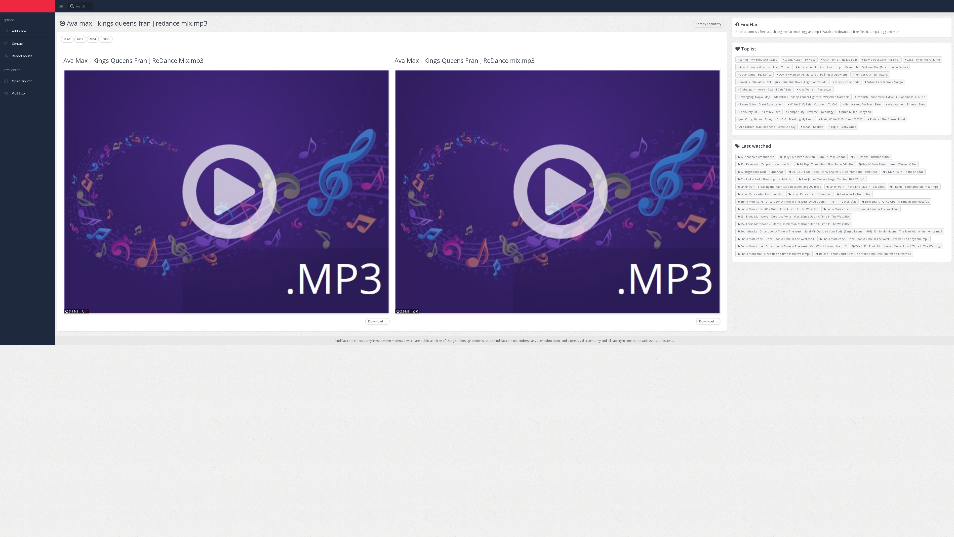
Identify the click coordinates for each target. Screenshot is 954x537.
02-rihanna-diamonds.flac (757, 157)
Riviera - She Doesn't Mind (887, 119)
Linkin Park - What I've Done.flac (761, 194)
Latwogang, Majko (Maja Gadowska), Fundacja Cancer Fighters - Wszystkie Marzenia (794, 97)
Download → (377, 321)
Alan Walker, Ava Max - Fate (862, 104)
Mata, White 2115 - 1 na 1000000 (841, 119)
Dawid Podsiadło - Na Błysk (881, 59)
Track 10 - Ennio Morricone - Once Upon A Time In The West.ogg (898, 246)
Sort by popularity (708, 24)
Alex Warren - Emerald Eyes (906, 104)
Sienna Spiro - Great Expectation (761, 104)
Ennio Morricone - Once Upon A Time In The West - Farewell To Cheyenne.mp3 (875, 239)
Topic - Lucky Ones (843, 127)
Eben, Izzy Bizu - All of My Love (759, 112)
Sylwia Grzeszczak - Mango (884, 82)
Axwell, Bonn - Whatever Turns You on (765, 67)
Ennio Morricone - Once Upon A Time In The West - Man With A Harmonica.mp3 (793, 246)
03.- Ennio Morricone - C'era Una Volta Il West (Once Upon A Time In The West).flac (795, 216)
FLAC (67, 39)
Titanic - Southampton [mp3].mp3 (915, 186)
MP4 (93, 39)
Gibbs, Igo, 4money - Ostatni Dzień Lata (765, 89)
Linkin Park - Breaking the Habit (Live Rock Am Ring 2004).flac (780, 186)
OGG (106, 39)
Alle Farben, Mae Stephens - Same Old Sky (767, 127)
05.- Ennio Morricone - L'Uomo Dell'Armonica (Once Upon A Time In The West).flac (795, 224)
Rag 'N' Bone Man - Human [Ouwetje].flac (889, 164)
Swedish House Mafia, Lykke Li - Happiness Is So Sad (890, 97)
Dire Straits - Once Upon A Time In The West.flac (896, 201)
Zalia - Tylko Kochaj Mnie (923, 59)
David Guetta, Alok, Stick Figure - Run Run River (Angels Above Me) (783, 82)
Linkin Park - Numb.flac (855, 194)
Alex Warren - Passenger (815, 89)
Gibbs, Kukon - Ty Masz (799, 59)
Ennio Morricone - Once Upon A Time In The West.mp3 (777, 239)
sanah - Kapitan (812, 127)
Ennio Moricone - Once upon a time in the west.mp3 (775, 254)
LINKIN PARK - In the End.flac (904, 172)
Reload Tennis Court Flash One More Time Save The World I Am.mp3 (864, 254)
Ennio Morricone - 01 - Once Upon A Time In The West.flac (779, 209)
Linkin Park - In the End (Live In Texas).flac (857, 186)
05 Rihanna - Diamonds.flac (871, 157)
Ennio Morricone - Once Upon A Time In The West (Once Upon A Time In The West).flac (798, 201)
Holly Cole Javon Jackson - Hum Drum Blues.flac (813, 157)
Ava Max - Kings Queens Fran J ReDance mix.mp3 (465, 60)
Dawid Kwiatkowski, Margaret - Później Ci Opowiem (812, 74)
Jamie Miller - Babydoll (855, 112)
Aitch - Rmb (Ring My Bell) (839, 59)
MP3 (80, 39)
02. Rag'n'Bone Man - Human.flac (761, 172)
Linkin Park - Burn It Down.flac (811, 194)
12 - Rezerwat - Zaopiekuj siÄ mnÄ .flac (765, 164)
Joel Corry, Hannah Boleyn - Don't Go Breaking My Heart (776, 119)
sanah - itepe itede (847, 82)
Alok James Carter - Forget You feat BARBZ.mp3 (833, 179)
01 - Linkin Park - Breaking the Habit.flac (766, 179)
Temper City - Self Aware (871, 74)
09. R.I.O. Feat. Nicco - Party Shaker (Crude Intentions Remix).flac (834, 172)
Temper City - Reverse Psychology (810, 112)
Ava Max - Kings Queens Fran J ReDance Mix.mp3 (133, 60)
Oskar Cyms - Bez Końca (755, 74)
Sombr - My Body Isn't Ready (758, 59)
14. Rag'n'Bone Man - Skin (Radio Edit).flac (826, 164)
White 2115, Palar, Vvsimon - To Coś (813, 104)
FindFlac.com (27, 6)
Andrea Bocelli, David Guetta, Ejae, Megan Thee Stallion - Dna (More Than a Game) (852, 67)
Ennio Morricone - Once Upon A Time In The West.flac (862, 209)
